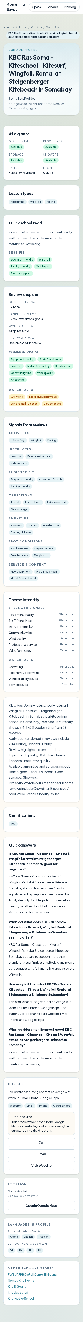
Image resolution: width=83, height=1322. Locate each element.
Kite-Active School (21, 1298)
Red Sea (36, 27)
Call (41, 1142)
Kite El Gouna (17, 1286)
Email (41, 1154)
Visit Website (41, 1165)
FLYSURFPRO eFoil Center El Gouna (32, 1274)
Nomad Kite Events (21, 1280)
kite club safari (18, 1292)
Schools (52, 7)
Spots (36, 7)
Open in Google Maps (41, 1205)
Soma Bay (52, 27)
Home (7, 27)
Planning (70, 7)
